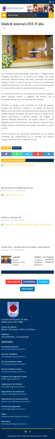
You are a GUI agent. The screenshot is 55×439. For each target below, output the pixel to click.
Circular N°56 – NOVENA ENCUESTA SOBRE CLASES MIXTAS (25, 247)
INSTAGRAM (13, 282)
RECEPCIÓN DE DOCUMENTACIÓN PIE (17, 188)
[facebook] (50, 2)
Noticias (16, 148)
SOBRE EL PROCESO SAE (11, 218)
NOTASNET (27, 289)
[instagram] (53, 2)
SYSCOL (43, 282)
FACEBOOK (29, 282)
